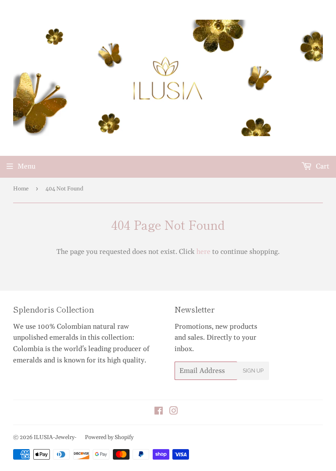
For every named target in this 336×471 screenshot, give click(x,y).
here (203, 251)
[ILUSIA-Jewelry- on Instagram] (173, 412)
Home (20, 188)
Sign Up (253, 371)
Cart (321, 166)
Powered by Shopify (109, 437)
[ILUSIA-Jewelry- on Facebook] (158, 412)
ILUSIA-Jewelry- (55, 437)
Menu (26, 166)
